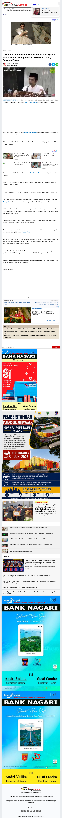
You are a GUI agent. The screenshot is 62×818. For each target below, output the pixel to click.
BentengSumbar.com (31, 816)
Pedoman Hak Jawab (39, 801)
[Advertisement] (31, 119)
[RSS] (40, 811)
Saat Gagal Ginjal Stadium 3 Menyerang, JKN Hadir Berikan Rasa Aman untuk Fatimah (29, 538)
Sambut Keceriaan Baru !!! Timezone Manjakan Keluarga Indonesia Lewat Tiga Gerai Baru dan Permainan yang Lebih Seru (40, 562)
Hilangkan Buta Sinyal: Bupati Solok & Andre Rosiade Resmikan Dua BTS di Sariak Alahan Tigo (31, 544)
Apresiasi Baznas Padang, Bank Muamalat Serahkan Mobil (20, 587)
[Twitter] (25, 811)
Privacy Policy (38, 796)
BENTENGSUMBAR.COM (11, 100)
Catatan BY (13, 796)
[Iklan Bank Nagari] (31, 690)
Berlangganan (9, 801)
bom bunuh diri (35, 173)
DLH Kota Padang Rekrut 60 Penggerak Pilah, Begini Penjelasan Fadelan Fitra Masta (28, 527)
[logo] (31, 790)
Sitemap (50, 796)
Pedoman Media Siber (26, 801)
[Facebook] (22, 811)
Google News (48, 297)
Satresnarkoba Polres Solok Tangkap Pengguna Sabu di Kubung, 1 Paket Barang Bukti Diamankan (31, 533)
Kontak (25, 796)
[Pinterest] (28, 811)
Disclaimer (31, 796)
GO (56, 347)
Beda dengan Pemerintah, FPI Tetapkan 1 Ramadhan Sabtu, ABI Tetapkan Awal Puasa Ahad (29, 328)
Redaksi (20, 796)
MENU (5, 15)
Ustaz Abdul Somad (31, 102)
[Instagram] (31, 811)
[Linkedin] (34, 811)
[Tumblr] (37, 811)
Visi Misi (45, 796)
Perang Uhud (7, 202)
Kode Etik (16, 801)
